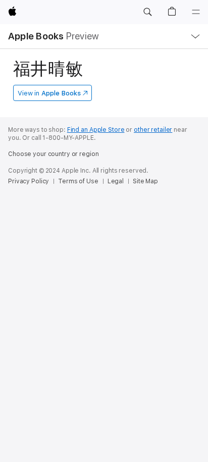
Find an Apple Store (96, 129)
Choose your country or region (53, 154)
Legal (116, 181)
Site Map (145, 181)
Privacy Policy (28, 181)
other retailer (153, 129)
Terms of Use (78, 181)
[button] (147, 12)
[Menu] (196, 12)
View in (49, 93)
